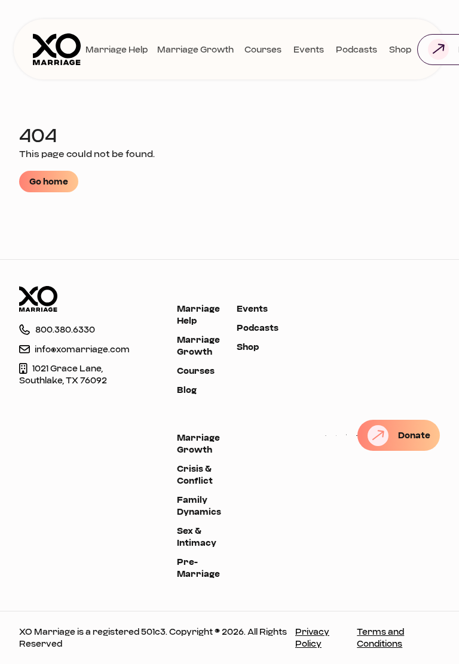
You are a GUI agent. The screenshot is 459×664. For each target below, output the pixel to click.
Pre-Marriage (198, 568)
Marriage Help (116, 49)
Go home (48, 181)
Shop (400, 49)
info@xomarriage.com (82, 349)
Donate (414, 435)
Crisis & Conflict (195, 474)
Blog (187, 390)
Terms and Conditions (380, 637)
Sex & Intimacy (196, 536)
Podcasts (356, 49)
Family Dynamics (199, 505)
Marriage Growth (195, 49)
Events (308, 49)
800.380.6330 (65, 329)
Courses (262, 49)
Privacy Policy (312, 637)
